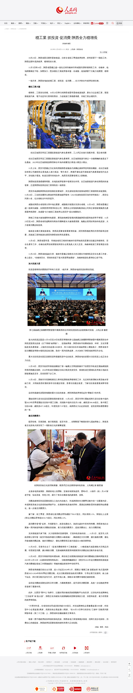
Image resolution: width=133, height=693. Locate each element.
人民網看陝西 (22, 29)
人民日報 (29, 653)
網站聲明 (89, 662)
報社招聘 (41, 662)
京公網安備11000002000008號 (109, 677)
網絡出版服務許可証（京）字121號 (77, 677)
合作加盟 (65, 662)
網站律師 (97, 662)
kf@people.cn (49, 669)
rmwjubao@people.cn (93, 669)
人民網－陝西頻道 (76, 49)
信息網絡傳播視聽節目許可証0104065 (26, 677)
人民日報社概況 (21, 662)
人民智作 (86, 653)
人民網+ (40, 653)
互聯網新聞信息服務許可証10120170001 (39, 673)
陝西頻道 (13, 29)
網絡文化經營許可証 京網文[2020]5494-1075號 (52, 677)
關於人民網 (32, 662)
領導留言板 (63, 653)
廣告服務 (57, 662)
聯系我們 (113, 662)
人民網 (6, 29)
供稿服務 (73, 662)
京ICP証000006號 (94, 677)
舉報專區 (86, 23)
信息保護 (105, 662)
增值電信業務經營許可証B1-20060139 (64, 673)
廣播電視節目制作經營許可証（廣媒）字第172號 (91, 673)
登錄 (120, 23)
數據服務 (81, 662)
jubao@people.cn (85, 666)
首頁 (5, 23)
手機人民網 (52, 653)
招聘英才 (49, 662)
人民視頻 (75, 653)
